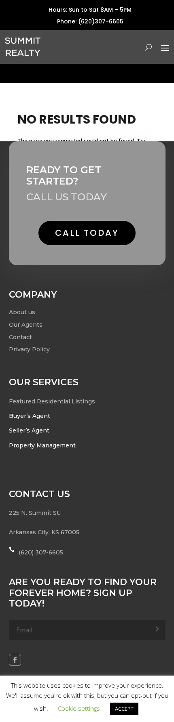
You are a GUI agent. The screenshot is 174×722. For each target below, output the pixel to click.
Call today (87, 233)
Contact (20, 337)
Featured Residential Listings (52, 401)
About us (22, 312)
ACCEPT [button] (124, 708)
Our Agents (25, 324)
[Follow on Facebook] (15, 660)
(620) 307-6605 (41, 552)
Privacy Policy (29, 349)
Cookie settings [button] (79, 708)
